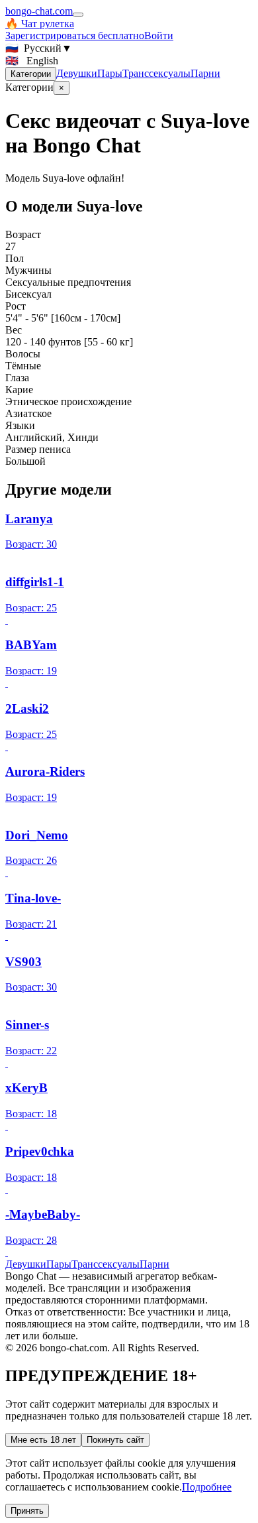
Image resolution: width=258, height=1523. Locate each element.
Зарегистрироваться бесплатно (74, 35)
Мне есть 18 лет (43, 1440)
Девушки (76, 73)
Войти (158, 35)
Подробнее (207, 1487)
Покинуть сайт (115, 1440)
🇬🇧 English (31, 60)
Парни (205, 73)
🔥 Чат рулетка (39, 23)
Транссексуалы (156, 73)
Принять (27, 1511)
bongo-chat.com (39, 11)
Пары (109, 73)
